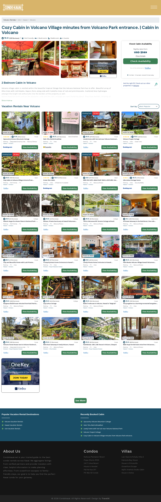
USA (19, 20)
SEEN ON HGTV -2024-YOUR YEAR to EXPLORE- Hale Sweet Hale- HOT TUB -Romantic (100, 181)
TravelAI (106, 498)
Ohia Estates (52, 349)
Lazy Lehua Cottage (50, 303)
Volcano (32, 20)
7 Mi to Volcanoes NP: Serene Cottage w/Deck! (98, 221)
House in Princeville (130, 463)
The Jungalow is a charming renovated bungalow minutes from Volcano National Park (139, 304)
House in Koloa (128, 473)
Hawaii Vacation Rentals (13, 425)
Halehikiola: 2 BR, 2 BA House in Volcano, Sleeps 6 (100, 345)
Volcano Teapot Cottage (131, 139)
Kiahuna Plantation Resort (94, 457)
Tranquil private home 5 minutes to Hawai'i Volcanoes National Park (58, 263)
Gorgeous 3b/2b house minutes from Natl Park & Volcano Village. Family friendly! (19, 304)
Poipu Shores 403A (92, 460)
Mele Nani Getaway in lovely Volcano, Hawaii (58, 345)
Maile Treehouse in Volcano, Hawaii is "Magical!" (99, 303)
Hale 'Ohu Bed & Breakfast (52, 139)
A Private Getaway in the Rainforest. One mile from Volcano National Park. (139, 222)
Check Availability (140, 61)
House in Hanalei (90, 466)
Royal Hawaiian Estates (55, 266)
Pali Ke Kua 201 (90, 469)
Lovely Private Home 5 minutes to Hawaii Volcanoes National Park (97, 263)
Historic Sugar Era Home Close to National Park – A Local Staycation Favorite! (20, 222)
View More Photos (11, 73)
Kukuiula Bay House (130, 460)
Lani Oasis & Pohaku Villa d (133, 457)
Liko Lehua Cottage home (132, 180)
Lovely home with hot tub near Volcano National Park (103, 429)
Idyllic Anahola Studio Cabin (133, 469)
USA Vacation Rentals (12, 429)
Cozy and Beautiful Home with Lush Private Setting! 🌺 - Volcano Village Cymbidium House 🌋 (20, 263)
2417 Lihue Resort (91, 463)
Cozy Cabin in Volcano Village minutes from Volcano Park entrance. (18, 181)
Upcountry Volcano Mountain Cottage (16, 139)
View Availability (30, 147)
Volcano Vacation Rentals (14, 422)
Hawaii (25, 20)
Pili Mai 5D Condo (91, 473)
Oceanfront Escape (129, 466)
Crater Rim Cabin (49, 180)
